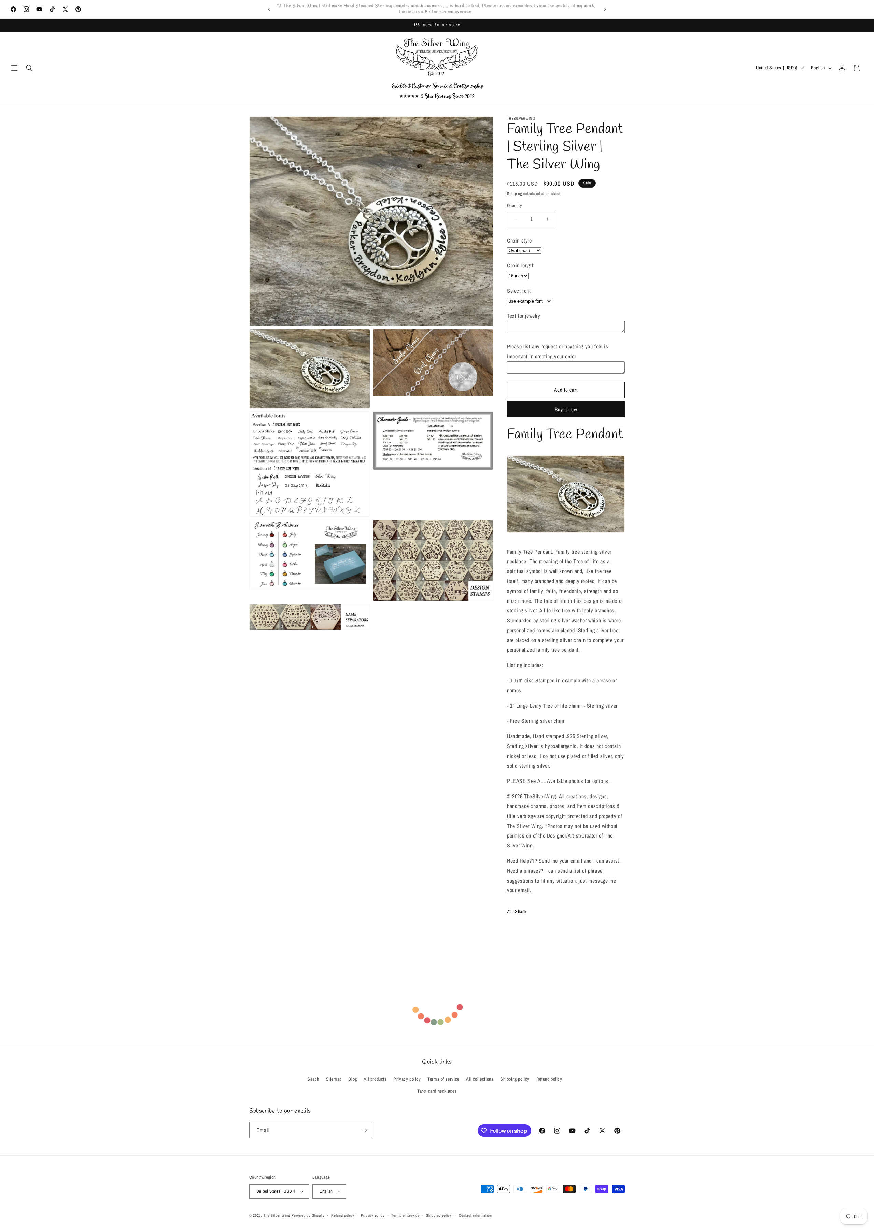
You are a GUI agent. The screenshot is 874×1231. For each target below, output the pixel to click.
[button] (14, 67)
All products (375, 1079)
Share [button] (520, 911)
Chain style (519, 240)
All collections (479, 1079)
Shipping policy (515, 1079)
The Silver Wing (277, 1215)
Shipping (514, 193)
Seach (313, 1079)
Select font (519, 290)
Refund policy (549, 1079)
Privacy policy (407, 1079)
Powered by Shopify (308, 1215)
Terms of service (443, 1079)
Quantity (514, 205)
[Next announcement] (604, 9)
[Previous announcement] (269, 9)
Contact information (475, 1215)
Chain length (520, 265)
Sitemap (334, 1079)
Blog (352, 1079)
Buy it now (566, 409)
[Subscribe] (364, 1130)
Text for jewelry (523, 315)
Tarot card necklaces (437, 1091)
